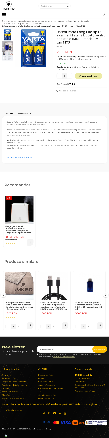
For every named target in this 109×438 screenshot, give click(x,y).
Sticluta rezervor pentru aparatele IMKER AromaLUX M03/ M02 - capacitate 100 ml (89, 305)
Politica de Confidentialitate (64, 357)
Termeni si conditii (9, 378)
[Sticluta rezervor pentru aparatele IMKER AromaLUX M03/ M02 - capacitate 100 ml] (89, 286)
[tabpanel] (34, 48)
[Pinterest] (49, 413)
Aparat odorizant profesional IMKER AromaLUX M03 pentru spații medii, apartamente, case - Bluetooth (18, 229)
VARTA (59, 47)
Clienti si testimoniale (47, 395)
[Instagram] (65, 413)
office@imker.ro (13, 410)
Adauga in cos (89, 76)
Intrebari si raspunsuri (47, 398)
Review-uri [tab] (24, 113)
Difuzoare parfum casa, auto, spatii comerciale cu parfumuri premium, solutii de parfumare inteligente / (46, 21)
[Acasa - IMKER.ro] (18, 6)
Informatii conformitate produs (20, 157)
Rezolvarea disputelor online (50, 388)
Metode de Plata (45, 375)
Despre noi (6, 375)
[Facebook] (44, 413)
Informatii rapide (10, 369)
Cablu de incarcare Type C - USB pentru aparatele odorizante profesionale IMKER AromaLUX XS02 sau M (54, 306)
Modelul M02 (12, 140)
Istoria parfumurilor (10, 392)
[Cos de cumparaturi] (104, 14)
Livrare (41, 378)
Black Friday (7, 395)
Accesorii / (37, 23)
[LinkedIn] (59, 413)
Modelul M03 (12, 145)
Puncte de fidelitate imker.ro (14, 385)
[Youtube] (54, 413)
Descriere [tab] (8, 113)
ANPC (40, 392)
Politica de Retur (45, 382)
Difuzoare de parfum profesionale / (17, 23)
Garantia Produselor (46, 385)
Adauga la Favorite (67, 91)
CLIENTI (42, 369)
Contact (5, 388)
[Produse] (4, 15)
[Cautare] (68, 6)
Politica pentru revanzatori (13, 398)
